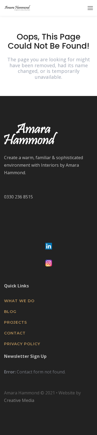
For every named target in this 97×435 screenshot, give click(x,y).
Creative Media (19, 400)
